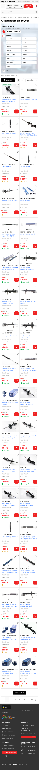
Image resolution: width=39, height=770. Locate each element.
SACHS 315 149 (25, 366)
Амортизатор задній (27, 234)
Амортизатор (6, 167)
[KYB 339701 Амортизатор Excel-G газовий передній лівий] (29, 460)
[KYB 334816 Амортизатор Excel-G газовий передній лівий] (10, 426)
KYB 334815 (24, 400)
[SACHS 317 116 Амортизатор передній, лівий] (29, 594)
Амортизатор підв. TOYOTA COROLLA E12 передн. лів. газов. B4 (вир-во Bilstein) (28, 134)
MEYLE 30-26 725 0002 (10, 266)
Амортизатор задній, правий (9, 336)
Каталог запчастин (8, 735)
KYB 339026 (6, 467)
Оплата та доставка (24, 1)
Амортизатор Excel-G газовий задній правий (28, 437)
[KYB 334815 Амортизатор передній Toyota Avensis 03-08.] (29, 393)
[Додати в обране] (17, 84)
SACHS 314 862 (7, 602)
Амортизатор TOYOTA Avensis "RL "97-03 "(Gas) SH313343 (28, 638)
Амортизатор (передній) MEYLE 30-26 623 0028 (9, 672)
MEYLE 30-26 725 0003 (10, 568)
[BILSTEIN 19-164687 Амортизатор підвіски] (10, 123)
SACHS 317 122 (25, 266)
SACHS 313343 (25, 636)
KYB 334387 (24, 501)
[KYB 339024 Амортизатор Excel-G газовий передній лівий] (10, 90)
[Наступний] (36, 90)
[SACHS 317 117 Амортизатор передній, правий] (29, 325)
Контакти (35, 1)
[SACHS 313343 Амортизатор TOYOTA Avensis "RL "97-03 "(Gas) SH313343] (29, 628)
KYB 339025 (24, 434)
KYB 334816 (6, 434)
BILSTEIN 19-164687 (8, 131)
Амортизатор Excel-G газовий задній (9, 369)
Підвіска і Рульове (23, 17)
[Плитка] (18, 80)
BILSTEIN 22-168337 (8, 198)
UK (6, 707)
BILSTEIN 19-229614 (8, 165)
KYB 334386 (6, 501)
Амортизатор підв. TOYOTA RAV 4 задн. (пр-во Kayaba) (27, 571)
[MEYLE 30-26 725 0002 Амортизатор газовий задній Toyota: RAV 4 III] (10, 258)
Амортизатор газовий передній (10, 403)
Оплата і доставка (27, 725)
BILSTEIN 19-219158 (27, 165)
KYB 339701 (24, 467)
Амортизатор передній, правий (27, 268)
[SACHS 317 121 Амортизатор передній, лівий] (10, 292)
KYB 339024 (6, 97)
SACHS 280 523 (7, 232)
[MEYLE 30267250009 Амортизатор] (29, 191)
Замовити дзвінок (10, 752)
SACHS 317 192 (25, 299)
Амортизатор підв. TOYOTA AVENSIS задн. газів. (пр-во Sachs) (28, 369)
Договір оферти (8, 732)
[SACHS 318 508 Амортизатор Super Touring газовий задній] (29, 527)
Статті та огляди (7, 738)
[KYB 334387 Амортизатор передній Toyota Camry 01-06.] (29, 493)
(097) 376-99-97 (9, 749)
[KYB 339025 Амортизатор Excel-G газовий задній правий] (29, 426)
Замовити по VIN (29, 737)
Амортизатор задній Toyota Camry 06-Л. (9, 470)
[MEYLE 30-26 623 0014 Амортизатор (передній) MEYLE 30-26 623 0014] (10, 628)
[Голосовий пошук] (36, 12)
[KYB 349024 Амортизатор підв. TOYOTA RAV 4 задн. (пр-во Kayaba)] (29, 561)
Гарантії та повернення (25, 730)
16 (32, 699)
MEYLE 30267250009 (27, 198)
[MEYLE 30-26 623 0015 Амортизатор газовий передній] (10, 393)
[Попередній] (22, 90)
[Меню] (3, 6)
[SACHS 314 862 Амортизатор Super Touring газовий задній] (10, 594)
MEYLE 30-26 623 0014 (9, 636)
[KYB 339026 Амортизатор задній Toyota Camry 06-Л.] (10, 460)
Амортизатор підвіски (28, 99)
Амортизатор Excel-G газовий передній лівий (9, 100)
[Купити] (16, 111)
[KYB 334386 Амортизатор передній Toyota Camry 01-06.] (10, 493)
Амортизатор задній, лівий (28, 302)
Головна (4, 17)
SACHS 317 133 (7, 535)
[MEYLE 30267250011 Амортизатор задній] (29, 224)
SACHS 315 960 (25, 97)
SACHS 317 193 (7, 333)
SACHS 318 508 (25, 535)
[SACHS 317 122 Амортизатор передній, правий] (29, 258)
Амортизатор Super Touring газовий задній (28, 537)
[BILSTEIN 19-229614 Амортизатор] (10, 157)
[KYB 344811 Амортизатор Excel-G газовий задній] (10, 359)
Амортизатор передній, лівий (7, 302)
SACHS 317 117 (25, 333)
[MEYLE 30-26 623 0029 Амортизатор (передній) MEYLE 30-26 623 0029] (29, 662)
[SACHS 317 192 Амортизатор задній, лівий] (29, 292)
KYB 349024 (24, 568)
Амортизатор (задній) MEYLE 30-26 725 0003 (10, 571)
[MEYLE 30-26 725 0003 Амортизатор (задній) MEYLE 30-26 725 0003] (10, 561)
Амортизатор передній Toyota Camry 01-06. (8, 504)
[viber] (3, 756)
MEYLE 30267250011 (27, 232)
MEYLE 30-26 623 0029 (28, 669)
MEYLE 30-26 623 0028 (10, 669)
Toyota (12, 17)
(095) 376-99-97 (9, 745)
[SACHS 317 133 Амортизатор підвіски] (10, 527)
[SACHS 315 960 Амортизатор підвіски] (29, 90)
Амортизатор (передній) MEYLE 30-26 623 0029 (28, 672)
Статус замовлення (28, 734)
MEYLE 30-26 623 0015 (9, 400)
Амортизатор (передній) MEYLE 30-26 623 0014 (9, 638)
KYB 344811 (6, 366)
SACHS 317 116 (25, 602)
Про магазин (6, 729)
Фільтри (9, 80)
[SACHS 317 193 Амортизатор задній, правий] (10, 325)
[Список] (22, 80)
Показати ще (19, 692)
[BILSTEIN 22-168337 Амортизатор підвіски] (10, 191)
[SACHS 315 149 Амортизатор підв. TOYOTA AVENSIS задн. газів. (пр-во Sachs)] (29, 359)
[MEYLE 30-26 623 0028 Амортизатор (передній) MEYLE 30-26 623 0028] (10, 662)
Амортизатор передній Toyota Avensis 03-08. (26, 403)
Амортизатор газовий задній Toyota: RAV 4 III (10, 268)
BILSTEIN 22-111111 (26, 131)
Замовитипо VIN (28, 6)
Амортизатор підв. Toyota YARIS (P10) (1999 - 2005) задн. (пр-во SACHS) (10, 235)
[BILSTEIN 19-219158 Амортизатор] (29, 157)
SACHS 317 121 (6, 299)
